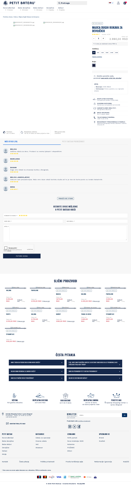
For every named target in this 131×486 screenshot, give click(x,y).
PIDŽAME (71, 448)
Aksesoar (39, 448)
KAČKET (58, 314)
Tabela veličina (97, 57)
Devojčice (50, 9)
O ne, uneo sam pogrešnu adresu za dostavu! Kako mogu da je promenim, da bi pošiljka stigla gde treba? (93, 363)
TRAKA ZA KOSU (86, 314)
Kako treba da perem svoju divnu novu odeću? (25, 362)
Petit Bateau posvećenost (73, 141)
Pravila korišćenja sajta (74, 462)
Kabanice (70, 444)
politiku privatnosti (84, 421)
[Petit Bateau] (19, 3)
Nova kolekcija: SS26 (75, 441)
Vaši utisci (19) (11, 141)
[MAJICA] (65, 287)
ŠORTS (8, 314)
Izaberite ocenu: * (10, 215)
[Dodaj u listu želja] (24, 289)
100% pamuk (72, 438)
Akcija (4, 454)
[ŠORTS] (15, 307)
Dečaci (60, 9)
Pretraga (65, 3)
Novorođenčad (9, 9)
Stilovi (69, 451)
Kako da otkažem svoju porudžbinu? (22, 378)
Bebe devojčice (24, 9)
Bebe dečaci (38, 9)
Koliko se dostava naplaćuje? (78, 378)
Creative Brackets (69, 483)
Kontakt (5, 462)
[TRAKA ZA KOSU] (90, 307)
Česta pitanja (24, 462)
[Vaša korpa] (125, 3)
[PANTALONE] (40, 287)
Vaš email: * (71, 221)
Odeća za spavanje (43, 438)
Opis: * (6, 226)
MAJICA (58, 294)
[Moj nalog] (118, 3)
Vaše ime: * (7, 221)
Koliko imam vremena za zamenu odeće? (23, 371)
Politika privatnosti (47, 462)
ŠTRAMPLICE (110, 314)
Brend (101, 438)
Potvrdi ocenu (22, 256)
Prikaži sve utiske (66, 198)
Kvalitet (102, 441)
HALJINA (8, 290)
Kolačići (126, 462)
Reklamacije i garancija (103, 462)
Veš (37, 444)
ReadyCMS (81, 483)
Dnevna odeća (41, 441)
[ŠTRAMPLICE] (115, 307)
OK (125, 415)
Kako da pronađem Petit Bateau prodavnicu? (83, 371)
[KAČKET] (65, 307)
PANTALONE (34, 290)
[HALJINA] (15, 287)
